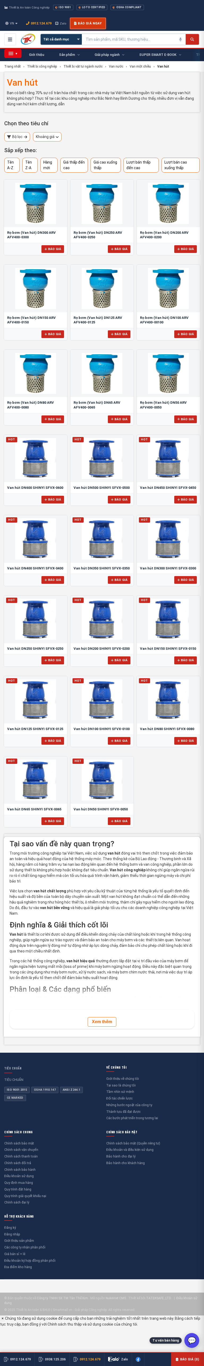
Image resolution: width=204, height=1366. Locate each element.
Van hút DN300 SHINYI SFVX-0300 (168, 568)
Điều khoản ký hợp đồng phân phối (30, 1261)
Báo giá (54, 249)
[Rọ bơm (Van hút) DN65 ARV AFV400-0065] (102, 373)
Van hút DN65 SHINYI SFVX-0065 (34, 809)
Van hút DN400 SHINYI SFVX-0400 (35, 568)
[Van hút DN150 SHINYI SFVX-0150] (168, 619)
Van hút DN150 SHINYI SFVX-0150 (168, 649)
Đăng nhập (12, 1234)
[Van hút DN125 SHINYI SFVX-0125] (35, 700)
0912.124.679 (41, 23)
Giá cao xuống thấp (105, 165)
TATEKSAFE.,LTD (158, 1298)
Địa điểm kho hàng (18, 1267)
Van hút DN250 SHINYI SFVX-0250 (35, 649)
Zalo (63, 23)
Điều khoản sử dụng (19, 1176)
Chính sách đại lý (16, 1202)
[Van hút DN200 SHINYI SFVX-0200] (102, 619)
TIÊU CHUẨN (13, 1068)
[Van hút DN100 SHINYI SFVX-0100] (102, 700)
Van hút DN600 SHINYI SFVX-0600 (35, 488)
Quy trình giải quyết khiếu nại (25, 1196)
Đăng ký (10, 1228)
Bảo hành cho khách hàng (125, 1163)
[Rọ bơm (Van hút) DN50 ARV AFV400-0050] (168, 373)
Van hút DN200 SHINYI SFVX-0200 (102, 649)
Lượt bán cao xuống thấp (175, 165)
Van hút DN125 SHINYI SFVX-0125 (35, 729)
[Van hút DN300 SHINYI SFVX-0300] (168, 539)
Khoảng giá (45, 137)
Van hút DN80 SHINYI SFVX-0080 (167, 729)
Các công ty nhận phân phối (24, 1247)
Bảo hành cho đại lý (120, 1156)
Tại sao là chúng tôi (121, 1085)
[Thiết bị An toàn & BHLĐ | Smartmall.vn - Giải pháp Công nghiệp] (28, 39)
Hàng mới (47, 165)
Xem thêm (102, 1021)
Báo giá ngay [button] (90, 23)
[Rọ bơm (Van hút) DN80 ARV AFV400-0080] (35, 373)
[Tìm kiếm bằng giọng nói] (180, 39)
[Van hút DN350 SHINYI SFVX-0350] (102, 539)
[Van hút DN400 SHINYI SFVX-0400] (35, 539)
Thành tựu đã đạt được (123, 1112)
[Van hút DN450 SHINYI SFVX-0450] (168, 458)
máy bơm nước (64, 972)
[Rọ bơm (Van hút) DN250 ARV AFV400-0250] (102, 203)
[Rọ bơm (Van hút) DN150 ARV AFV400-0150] (35, 288)
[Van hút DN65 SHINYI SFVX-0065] (35, 780)
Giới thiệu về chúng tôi (122, 1079)
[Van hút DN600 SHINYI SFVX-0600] (35, 458)
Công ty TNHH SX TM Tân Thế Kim (62, 1298)
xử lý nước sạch (92, 972)
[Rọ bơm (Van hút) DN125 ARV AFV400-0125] (102, 288)
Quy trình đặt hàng (17, 1189)
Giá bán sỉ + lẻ (14, 1254)
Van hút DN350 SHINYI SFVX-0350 (102, 568)
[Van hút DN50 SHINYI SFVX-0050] (102, 780)
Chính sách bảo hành (20, 1170)
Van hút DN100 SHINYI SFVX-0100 (102, 729)
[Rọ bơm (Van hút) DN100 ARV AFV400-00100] (168, 288)
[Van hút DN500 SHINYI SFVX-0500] (102, 458)
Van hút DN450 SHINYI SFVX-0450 (168, 488)
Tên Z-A (28, 165)
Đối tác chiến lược (119, 1098)
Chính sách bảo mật (19, 1143)
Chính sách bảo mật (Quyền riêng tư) (133, 1143)
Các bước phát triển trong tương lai (132, 1118)
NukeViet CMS (116, 1298)
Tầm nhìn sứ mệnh (120, 1092)
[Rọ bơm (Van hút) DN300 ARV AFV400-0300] (35, 203)
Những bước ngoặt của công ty (129, 1105)
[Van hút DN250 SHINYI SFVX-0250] (35, 619)
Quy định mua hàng (18, 1183)
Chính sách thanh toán (21, 1156)
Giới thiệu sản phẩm (19, 1241)
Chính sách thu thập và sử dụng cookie (80, 1324)
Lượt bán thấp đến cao (138, 165)
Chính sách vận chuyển (21, 1150)
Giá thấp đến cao (74, 165)
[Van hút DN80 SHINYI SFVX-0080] (168, 700)
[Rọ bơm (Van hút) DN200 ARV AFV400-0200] (168, 203)
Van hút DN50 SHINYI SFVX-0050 (101, 809)
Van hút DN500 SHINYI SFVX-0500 (102, 488)
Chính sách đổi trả (17, 1163)
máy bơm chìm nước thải (133, 972)
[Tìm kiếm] (192, 39)
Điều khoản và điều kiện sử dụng (130, 1150)
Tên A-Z (10, 165)
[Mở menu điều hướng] (10, 39)
